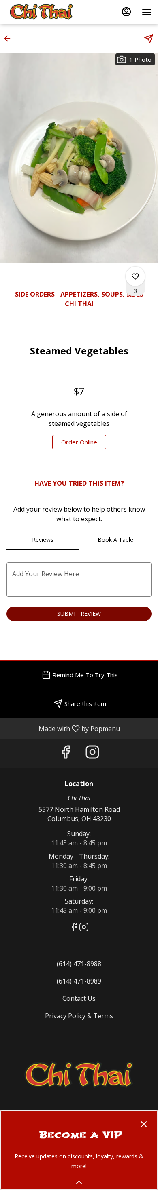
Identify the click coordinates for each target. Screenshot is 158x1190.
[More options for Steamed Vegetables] (135, 276)
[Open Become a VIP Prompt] (79, 1182)
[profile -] (126, 12)
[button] (9, 38)
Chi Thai (79, 1075)
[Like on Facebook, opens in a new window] (65, 753)
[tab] (42, 540)
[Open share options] (148, 39)
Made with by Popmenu (63, 728)
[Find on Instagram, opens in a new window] (92, 753)
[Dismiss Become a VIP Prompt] (144, 1124)
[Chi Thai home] (42, 12)
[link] (79, 442)
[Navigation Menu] (147, 12)
